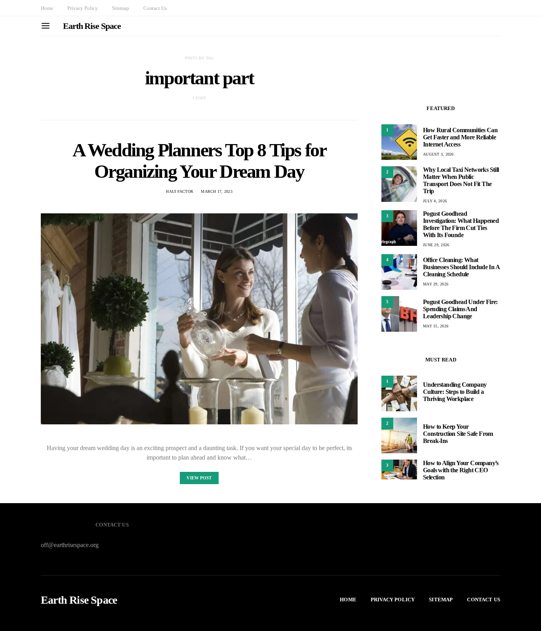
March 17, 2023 (216, 191)
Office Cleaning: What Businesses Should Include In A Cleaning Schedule (461, 267)
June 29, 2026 (436, 245)
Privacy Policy (82, 8)
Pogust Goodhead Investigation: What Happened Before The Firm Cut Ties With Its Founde (461, 224)
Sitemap (120, 8)
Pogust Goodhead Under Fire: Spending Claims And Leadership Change (460, 308)
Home (47, 8)
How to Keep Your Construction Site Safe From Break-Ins (458, 433)
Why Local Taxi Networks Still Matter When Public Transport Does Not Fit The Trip (461, 180)
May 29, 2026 (435, 284)
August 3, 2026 (438, 154)
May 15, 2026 (435, 326)
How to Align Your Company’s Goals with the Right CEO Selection (461, 470)
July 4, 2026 (435, 201)
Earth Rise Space (91, 26)
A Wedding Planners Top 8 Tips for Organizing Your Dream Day (199, 160)
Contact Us (154, 8)
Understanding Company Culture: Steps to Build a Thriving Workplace (454, 391)
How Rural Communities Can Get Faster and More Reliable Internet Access (460, 137)
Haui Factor (179, 191)
